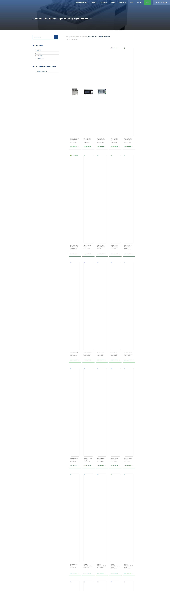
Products (93, 2)
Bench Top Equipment (81, 36)
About (131, 2)
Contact (139, 2)
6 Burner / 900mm (42, 71)
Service (113, 2)
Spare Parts (122, 2)
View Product (73, 146)
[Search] (56, 37)
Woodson (40, 58)
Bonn (39, 53)
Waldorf (39, 55)
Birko (39, 50)
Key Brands (104, 2)
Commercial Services (81, 2)
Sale (147, 2)
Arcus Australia (10, 3)
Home (67, 36)
